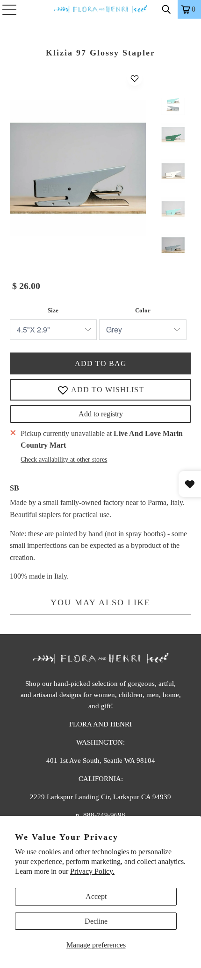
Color (143, 310)
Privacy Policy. (92, 871)
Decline (96, 921)
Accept (96, 896)
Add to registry (101, 414)
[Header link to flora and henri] (100, 9)
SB (14, 488)
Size (53, 310)
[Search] (166, 9)
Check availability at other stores (64, 459)
